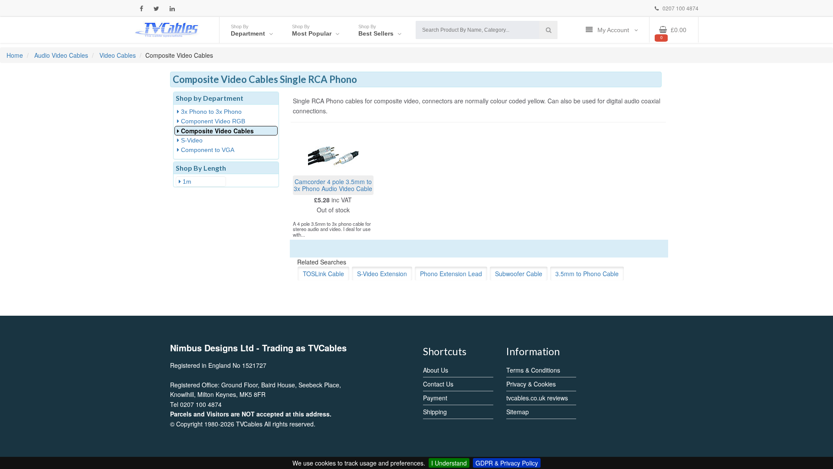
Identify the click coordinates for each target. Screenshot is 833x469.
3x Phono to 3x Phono (210, 111)
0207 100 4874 (680, 8)
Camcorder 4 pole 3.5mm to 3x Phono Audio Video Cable (333, 184)
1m (186, 181)
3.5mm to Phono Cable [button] (587, 273)
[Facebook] (141, 8)
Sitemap (517, 411)
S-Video (191, 140)
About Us (435, 370)
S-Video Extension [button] (382, 273)
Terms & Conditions (533, 370)
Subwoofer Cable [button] (518, 273)
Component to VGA (206, 149)
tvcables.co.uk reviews (537, 397)
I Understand (449, 463)
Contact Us (438, 384)
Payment (435, 397)
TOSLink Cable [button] (323, 273)
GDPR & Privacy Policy (507, 463)
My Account (614, 29)
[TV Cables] (167, 29)
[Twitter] (156, 8)
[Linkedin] (172, 8)
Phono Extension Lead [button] (451, 273)
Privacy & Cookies (531, 384)
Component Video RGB (212, 121)
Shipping (435, 411)
